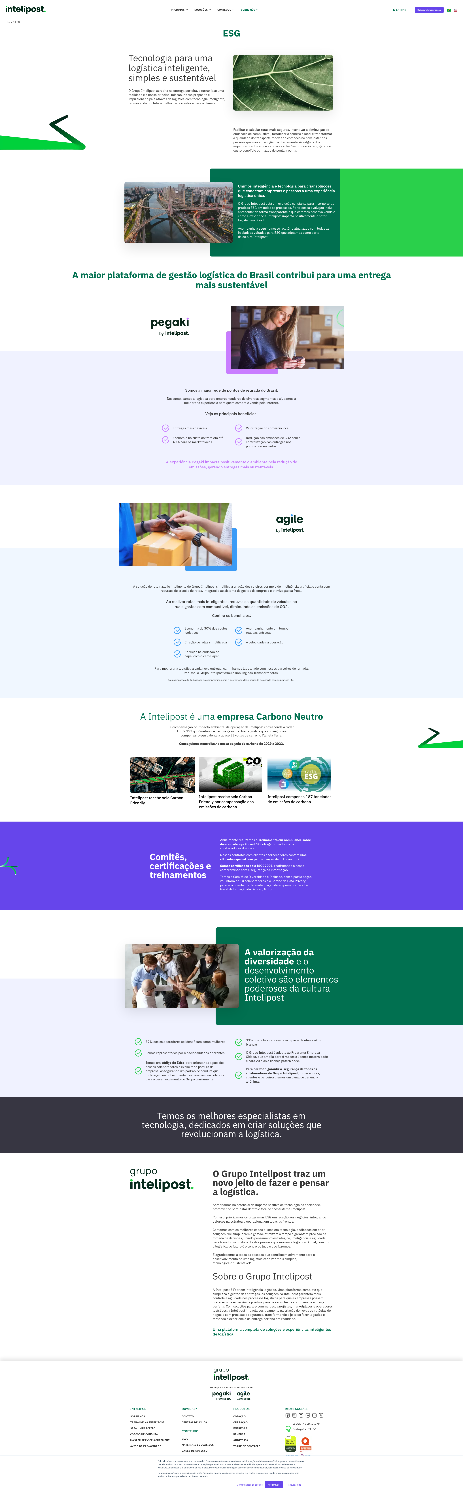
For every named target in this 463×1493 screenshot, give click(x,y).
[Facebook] (287, 1415)
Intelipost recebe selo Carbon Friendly (156, 800)
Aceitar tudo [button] (274, 1484)
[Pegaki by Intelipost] (222, 1395)
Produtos (178, 9)
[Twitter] (294, 1415)
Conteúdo (224, 9)
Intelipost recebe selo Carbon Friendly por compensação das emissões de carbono (226, 801)
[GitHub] (321, 1415)
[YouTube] (314, 1415)
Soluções (201, 9)
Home (9, 22)
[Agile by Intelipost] (243, 1395)
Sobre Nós (248, 9)
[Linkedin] (307, 1415)
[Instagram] (301, 1415)
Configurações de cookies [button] (250, 1484)
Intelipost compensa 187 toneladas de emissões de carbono (299, 799)
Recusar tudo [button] (294, 1484)
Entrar (401, 9)
